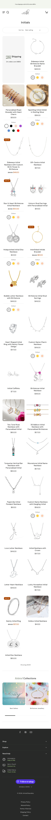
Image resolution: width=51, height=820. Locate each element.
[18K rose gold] (42, 77)
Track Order (11, 772)
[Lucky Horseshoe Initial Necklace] (37, 570)
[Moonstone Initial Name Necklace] (37, 449)
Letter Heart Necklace (13, 585)
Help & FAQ (11, 760)
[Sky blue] (9, 130)
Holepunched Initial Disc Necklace (13, 251)
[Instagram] (25, 732)
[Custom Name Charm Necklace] (37, 328)
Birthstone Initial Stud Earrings (37, 297)
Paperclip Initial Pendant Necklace (13, 503)
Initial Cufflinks (13, 388)
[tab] (28, 56)
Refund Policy (25, 805)
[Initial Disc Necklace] (13, 641)
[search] (7, 12)
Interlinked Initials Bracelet (37, 251)
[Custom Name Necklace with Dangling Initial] (37, 487)
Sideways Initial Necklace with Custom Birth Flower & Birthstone (13, 165)
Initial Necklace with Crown (37, 549)
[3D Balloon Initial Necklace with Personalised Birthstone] (37, 410)
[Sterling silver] (33, 77)
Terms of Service (25, 809)
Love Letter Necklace (13, 548)
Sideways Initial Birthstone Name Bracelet (37, 63)
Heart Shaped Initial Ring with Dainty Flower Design (13, 344)
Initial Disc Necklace (13, 655)
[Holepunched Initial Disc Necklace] (13, 235)
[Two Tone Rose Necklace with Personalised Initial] (13, 410)
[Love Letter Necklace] (13, 534)
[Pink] (16, 126)
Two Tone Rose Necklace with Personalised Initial (13, 427)
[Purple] (20, 126)
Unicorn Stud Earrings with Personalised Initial (37, 204)
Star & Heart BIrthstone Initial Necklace (13, 204)
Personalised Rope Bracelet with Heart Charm (13, 112)
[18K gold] (37, 77)
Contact (25, 815)
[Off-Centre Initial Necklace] (37, 148)
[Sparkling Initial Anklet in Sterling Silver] (37, 95)
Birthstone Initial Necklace (37, 389)
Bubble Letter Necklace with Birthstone (13, 297)
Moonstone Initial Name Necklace (37, 464)
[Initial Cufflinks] (13, 374)
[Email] (31, 732)
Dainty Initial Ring (13, 621)
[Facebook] (20, 732)
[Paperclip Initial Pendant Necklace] (13, 487)
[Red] (18, 130)
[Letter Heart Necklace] (13, 570)
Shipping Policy (25, 812)
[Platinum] (33, 263)
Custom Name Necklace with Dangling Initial (38, 503)
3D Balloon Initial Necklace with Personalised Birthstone (38, 427)
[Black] (11, 126)
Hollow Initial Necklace (37, 621)
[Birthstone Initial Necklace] (37, 374)
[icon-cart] (46, 12)
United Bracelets (28, 793)
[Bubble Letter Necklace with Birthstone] (13, 281)
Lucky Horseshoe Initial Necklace (37, 586)
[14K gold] (37, 263)
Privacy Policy (25, 802)
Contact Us (11, 766)
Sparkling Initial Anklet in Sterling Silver (37, 111)
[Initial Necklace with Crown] (37, 534)
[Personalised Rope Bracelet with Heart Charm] (13, 95)
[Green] (13, 130)
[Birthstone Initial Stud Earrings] (37, 281)
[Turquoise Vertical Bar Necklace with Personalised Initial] (13, 449)
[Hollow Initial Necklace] (37, 606)
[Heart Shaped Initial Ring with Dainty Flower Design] (13, 328)
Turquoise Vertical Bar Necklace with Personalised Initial (13, 465)
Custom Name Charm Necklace (38, 343)
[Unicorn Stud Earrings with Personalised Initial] (37, 189)
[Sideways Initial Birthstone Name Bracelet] (37, 47)
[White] (6, 126)
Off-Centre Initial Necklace (37, 163)
